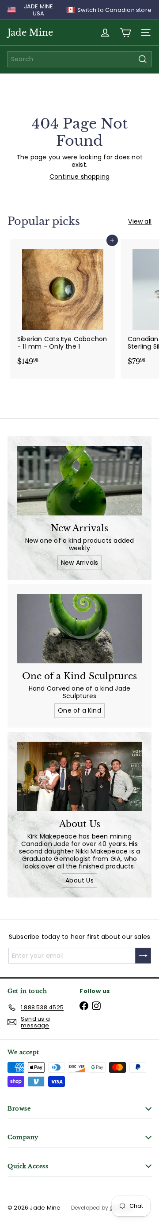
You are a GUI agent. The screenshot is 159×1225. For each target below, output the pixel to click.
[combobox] (79, 59)
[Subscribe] (143, 956)
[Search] (142, 59)
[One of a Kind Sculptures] (79, 629)
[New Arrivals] (79, 481)
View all (139, 221)
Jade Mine (30, 32)
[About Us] (79, 777)
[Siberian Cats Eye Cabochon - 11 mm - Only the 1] (63, 305)
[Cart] (125, 32)
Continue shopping (79, 176)
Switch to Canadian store (114, 10)
